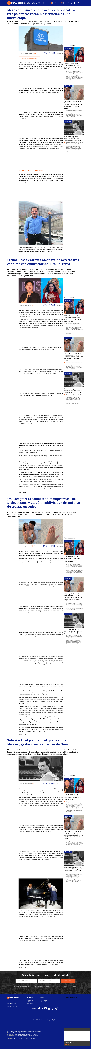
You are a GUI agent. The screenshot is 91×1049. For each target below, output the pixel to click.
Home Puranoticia (43, 1000)
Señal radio (57, 3)
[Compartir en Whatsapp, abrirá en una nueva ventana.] (52, 53)
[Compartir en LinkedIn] (54, 53)
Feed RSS (28, 1001)
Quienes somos (30, 1000)
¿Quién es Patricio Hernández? (29, 58)
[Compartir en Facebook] (49, 53)
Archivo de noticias (43, 1001)
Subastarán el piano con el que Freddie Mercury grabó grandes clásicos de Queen (73, 138)
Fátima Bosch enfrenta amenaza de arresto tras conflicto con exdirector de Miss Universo (72, 66)
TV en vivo (47, 3)
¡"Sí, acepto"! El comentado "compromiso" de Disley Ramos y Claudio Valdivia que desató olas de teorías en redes (73, 104)
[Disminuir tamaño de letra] (71, 3)
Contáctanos (9, 1004)
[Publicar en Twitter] (46, 53)
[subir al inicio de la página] (61, 170)
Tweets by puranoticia (71, 997)
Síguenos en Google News (12, 1006)
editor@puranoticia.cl (11, 1003)
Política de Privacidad (31, 1003)
